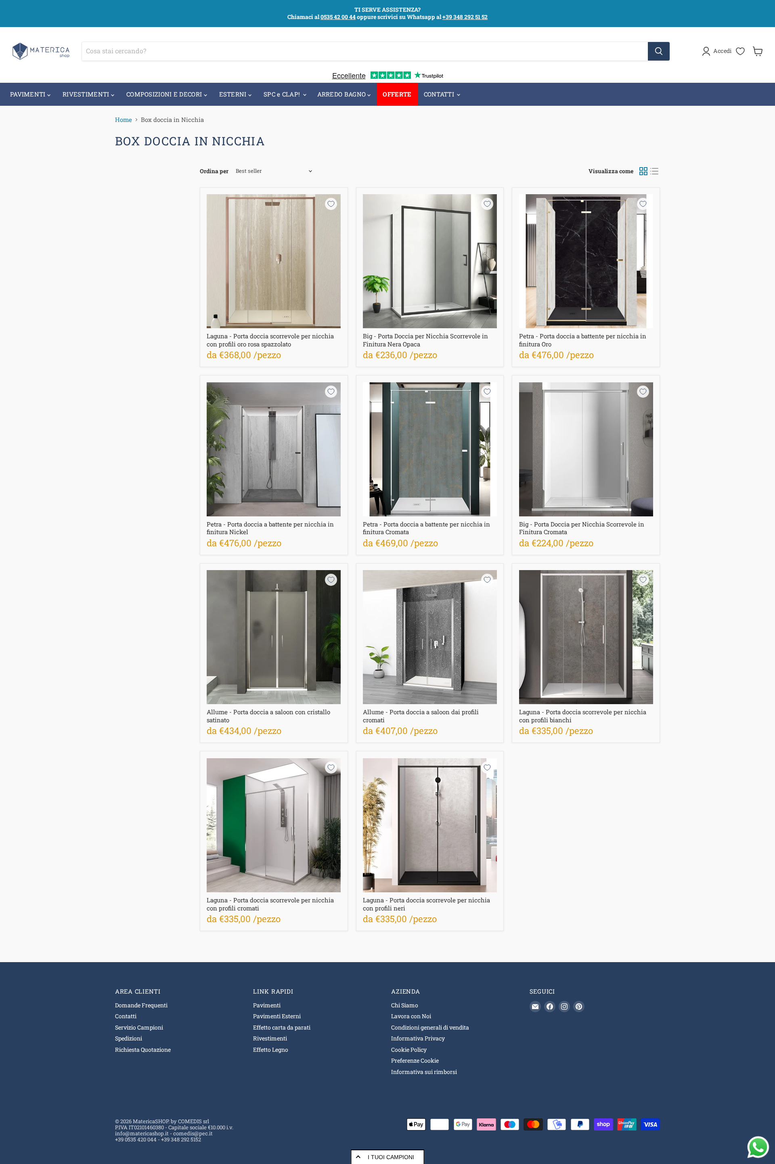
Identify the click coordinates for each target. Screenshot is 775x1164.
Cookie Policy (409, 1049)
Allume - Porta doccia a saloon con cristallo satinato (268, 716)
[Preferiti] (740, 51)
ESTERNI (233, 94)
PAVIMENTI (28, 94)
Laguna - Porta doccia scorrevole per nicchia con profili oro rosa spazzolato (270, 340)
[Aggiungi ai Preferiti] (331, 204)
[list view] (654, 171)
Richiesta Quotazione (143, 1049)
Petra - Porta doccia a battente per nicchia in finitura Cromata (426, 528)
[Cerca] (659, 51)
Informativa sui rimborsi (424, 1072)
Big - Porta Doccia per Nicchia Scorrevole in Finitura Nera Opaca (425, 340)
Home (123, 119)
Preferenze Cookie (415, 1060)
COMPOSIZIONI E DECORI (165, 94)
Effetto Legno (270, 1049)
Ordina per (214, 171)
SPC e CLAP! (283, 94)
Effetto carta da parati (281, 1027)
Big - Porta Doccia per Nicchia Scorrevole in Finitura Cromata (581, 528)
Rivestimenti (270, 1038)
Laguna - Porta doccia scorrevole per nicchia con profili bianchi (582, 716)
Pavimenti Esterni (277, 1016)
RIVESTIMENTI (87, 94)
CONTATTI (440, 94)
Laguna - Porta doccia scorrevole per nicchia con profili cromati (270, 904)
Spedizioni (128, 1038)
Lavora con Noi (411, 1016)
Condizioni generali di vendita (430, 1027)
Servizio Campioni (139, 1027)
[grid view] (643, 171)
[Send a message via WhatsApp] (758, 1147)
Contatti (125, 1016)
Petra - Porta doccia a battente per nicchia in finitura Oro (582, 340)
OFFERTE (397, 94)
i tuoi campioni (391, 1157)
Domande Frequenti (141, 1005)
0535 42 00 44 (338, 17)
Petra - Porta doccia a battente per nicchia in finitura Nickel (270, 528)
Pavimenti (267, 1005)
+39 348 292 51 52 (465, 17)
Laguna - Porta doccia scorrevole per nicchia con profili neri (426, 904)
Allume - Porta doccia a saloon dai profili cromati (421, 716)
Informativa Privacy (418, 1038)
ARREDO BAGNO (342, 94)
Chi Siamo (404, 1005)
